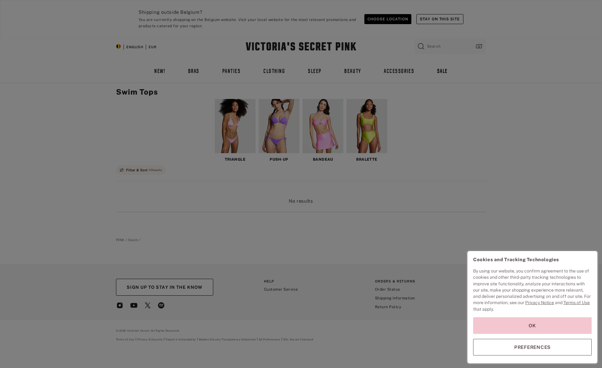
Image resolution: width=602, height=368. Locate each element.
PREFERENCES (532, 347)
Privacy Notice (539, 302)
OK (532, 325)
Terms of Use (576, 302)
